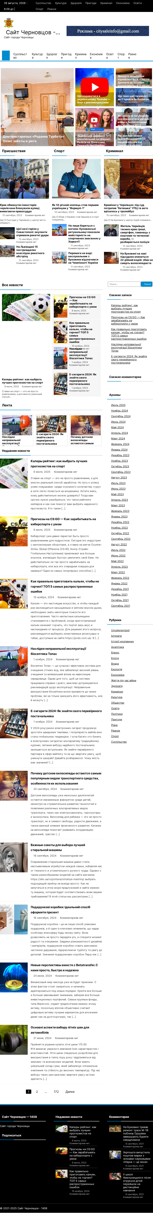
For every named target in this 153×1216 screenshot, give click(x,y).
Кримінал (106, 3)
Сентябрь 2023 (120, 471)
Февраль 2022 (120, 577)
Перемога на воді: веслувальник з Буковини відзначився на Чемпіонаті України (83, 257)
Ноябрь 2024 (119, 410)
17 (47, 1214)
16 (43, 1214)
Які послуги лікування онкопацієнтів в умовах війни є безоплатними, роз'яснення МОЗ (133, 120)
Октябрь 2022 (120, 533)
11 (26, 1214)
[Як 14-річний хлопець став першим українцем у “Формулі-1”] (76, 197)
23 (69, 1214)
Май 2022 (117, 561)
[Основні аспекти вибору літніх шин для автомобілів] (14, 1054)
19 (54, 1214)
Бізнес (115, 652)
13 (32, 1214)
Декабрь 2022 (120, 522)
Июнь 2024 (118, 421)
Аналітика (117, 647)
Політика (117, 713)
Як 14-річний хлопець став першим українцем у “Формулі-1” (75, 206)
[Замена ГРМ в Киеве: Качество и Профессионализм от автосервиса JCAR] (37, 107)
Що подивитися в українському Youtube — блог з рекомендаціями (93, 99)
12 (29, 1214)
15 (39, 1214)
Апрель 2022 (119, 566)
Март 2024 (118, 438)
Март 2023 (118, 505)
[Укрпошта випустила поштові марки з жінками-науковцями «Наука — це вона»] (115, 1155)
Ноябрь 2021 (119, 594)
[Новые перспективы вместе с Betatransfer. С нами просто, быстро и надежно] (14, 991)
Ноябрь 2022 (119, 527)
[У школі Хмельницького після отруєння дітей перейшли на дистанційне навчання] (115, 1176)
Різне (114, 725)
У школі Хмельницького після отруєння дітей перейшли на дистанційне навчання (137, 1182)
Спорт (39, 9)
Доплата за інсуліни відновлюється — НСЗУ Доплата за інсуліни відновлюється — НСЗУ (134, 80)
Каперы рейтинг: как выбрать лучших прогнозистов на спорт (22, 381)
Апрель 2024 (119, 432)
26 (81, 1214)
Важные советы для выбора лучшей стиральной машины (84, 440)
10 (22, 1214)
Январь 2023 (119, 516)
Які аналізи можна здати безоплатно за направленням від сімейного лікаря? (131, 140)
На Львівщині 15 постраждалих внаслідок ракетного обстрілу (30, 251)
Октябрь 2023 (120, 466)
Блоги (115, 658)
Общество (117, 702)
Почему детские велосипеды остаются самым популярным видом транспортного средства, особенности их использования (66, 778)
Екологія (116, 669)
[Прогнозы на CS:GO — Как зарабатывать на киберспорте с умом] (60, 316)
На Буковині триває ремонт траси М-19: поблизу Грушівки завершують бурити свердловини (136, 1133)
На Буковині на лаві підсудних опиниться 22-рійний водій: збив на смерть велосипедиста (136, 258)
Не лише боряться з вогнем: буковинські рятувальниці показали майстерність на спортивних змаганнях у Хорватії (84, 233)
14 (36, 1214)
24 (73, 1214)
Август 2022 (119, 544)
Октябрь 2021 (120, 600)
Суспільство (43, 3)
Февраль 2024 (120, 444)
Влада (115, 663)
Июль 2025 (118, 405)
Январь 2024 (119, 449)
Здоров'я (117, 686)
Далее (70, 1092)
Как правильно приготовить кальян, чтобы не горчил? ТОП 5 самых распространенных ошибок (82, 332)
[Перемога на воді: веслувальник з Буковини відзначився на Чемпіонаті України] (59, 262)
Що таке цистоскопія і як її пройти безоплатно (133, 97)
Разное (51, 9)
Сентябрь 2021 (120, 605)
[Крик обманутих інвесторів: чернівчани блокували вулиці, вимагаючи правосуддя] (24, 197)
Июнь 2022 (118, 555)
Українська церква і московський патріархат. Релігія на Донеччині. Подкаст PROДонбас (94, 140)
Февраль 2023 (120, 511)
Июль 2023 (118, 483)
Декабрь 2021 (120, 589)
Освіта (137, 3)
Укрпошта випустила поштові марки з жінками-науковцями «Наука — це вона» (136, 1157)
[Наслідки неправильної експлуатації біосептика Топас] (60, 368)
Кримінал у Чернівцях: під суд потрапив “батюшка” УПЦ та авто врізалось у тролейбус (126, 208)
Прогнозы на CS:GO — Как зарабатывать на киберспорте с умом (83, 301)
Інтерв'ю (116, 635)
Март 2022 (118, 572)
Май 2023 (117, 494)
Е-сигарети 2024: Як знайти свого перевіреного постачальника (82, 379)
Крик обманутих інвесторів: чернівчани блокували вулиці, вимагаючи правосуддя (20, 208)
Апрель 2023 (119, 499)
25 (77, 1214)
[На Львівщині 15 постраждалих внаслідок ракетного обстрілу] (7, 256)
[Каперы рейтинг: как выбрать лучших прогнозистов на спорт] (26, 320)
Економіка (122, 3)
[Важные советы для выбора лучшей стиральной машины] (86, 425)
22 (65, 1214)
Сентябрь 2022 (120, 538)
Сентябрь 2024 (120, 416)
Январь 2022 (119, 583)
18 (50, 1214)
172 (56, 1092)
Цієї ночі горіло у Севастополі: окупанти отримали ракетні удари (32, 232)
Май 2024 (117, 427)
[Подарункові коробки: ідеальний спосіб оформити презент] (14, 933)
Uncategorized (120, 630)
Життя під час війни (123, 680)
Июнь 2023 (118, 488)
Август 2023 (119, 477)
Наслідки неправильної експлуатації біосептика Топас (81, 353)
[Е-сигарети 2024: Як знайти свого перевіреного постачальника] (60, 393)
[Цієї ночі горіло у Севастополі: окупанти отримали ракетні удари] (7, 238)
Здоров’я (75, 3)
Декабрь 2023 (120, 455)
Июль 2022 (118, 550)
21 (61, 1214)
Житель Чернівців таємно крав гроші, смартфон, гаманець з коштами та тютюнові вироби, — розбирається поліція (135, 234)
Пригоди (90, 3)
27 (85, 1214)
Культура (60, 3)
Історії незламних (122, 641)
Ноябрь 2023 (119, 460)
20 (57, 1214)
